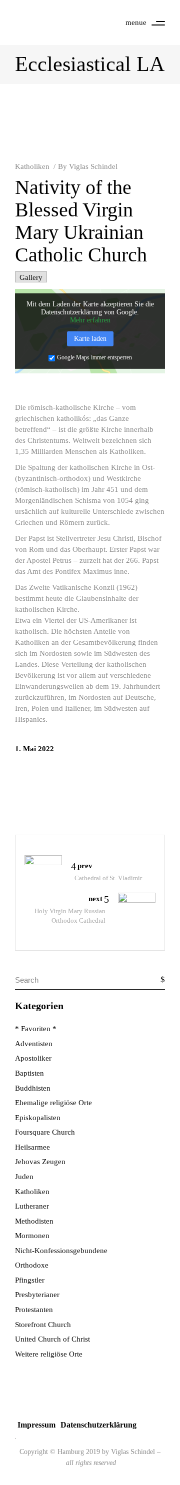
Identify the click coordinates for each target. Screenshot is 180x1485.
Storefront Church (43, 1325)
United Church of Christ (52, 1339)
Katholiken (32, 166)
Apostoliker (33, 1058)
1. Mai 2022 (34, 749)
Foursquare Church (45, 1132)
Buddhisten (32, 1088)
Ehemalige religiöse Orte (53, 1103)
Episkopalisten (37, 1118)
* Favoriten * (35, 1029)
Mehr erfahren (90, 320)
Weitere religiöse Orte (48, 1354)
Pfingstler (29, 1280)
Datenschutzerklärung (98, 1425)
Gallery (31, 277)
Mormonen (32, 1236)
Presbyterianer (37, 1295)
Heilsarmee (32, 1147)
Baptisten (29, 1073)
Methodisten (34, 1221)
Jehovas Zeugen (40, 1162)
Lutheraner (32, 1206)
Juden (24, 1177)
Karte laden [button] (90, 338)
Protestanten (34, 1310)
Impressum (37, 1425)
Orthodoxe (31, 1265)
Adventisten (33, 1044)
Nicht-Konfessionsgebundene (61, 1251)
